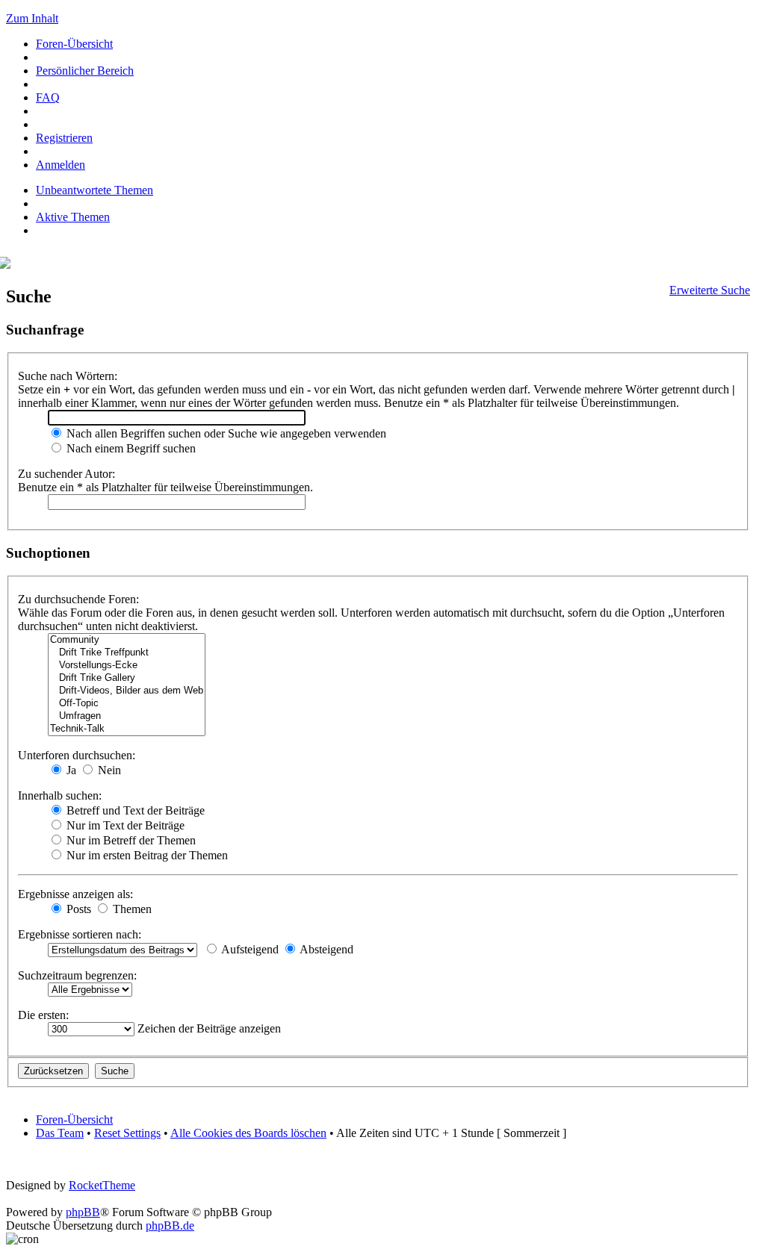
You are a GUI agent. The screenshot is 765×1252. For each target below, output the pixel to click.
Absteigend (325, 949)
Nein (108, 770)
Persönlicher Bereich (85, 70)
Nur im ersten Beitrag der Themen (146, 855)
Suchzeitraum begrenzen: (77, 975)
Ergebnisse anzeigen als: (75, 894)
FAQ (48, 97)
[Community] (127, 640)
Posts (77, 909)
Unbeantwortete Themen (94, 190)
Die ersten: (43, 1015)
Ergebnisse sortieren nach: (79, 934)
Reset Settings (127, 1133)
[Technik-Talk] (127, 729)
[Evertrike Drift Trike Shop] (8, 264)
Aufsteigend (249, 949)
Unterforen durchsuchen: (76, 755)
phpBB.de (170, 1225)
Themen (131, 909)
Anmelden (60, 164)
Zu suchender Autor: (66, 473)
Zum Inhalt (32, 18)
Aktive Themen (73, 217)
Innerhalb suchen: (60, 795)
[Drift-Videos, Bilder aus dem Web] (127, 691)
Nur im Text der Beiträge (124, 825)
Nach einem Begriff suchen (130, 448)
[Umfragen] (127, 716)
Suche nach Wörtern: (67, 376)
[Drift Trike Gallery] (127, 678)
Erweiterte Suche (709, 290)
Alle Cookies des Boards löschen (248, 1133)
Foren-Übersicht (74, 43)
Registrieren (64, 137)
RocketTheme (102, 1185)
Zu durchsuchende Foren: (78, 599)
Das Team (60, 1133)
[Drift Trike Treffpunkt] (127, 653)
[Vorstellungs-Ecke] (127, 665)
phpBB (83, 1212)
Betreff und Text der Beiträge (134, 810)
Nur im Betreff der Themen (130, 840)
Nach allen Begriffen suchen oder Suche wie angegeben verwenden (225, 433)
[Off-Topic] (127, 703)
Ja (70, 770)
